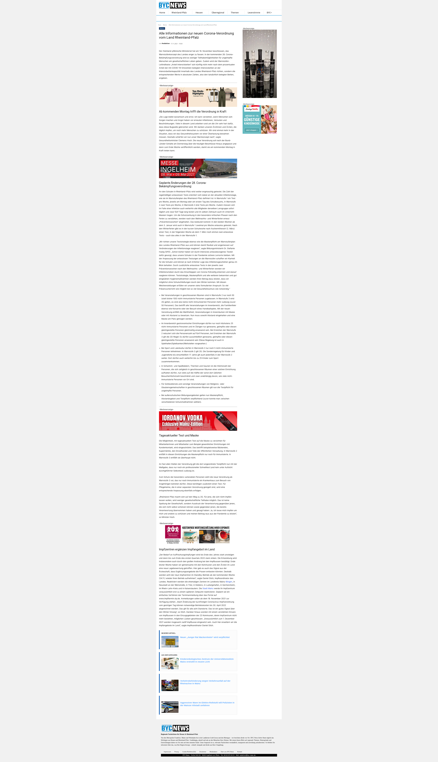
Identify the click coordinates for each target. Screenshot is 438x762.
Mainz (165, 25)
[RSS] (171, 18)
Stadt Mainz (208, 588)
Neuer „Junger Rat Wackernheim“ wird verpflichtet (205, 637)
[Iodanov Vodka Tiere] (260, 97)
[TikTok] (176, 18)
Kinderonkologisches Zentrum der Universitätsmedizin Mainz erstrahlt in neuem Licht (207, 660)
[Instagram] (165, 18)
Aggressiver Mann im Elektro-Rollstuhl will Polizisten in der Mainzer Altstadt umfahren (207, 704)
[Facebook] (159, 18)
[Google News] (193, 18)
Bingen (229, 582)
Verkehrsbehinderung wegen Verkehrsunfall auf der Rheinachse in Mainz (205, 682)
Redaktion (166, 43)
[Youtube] (188, 18)
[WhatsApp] (182, 18)
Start (159, 25)
